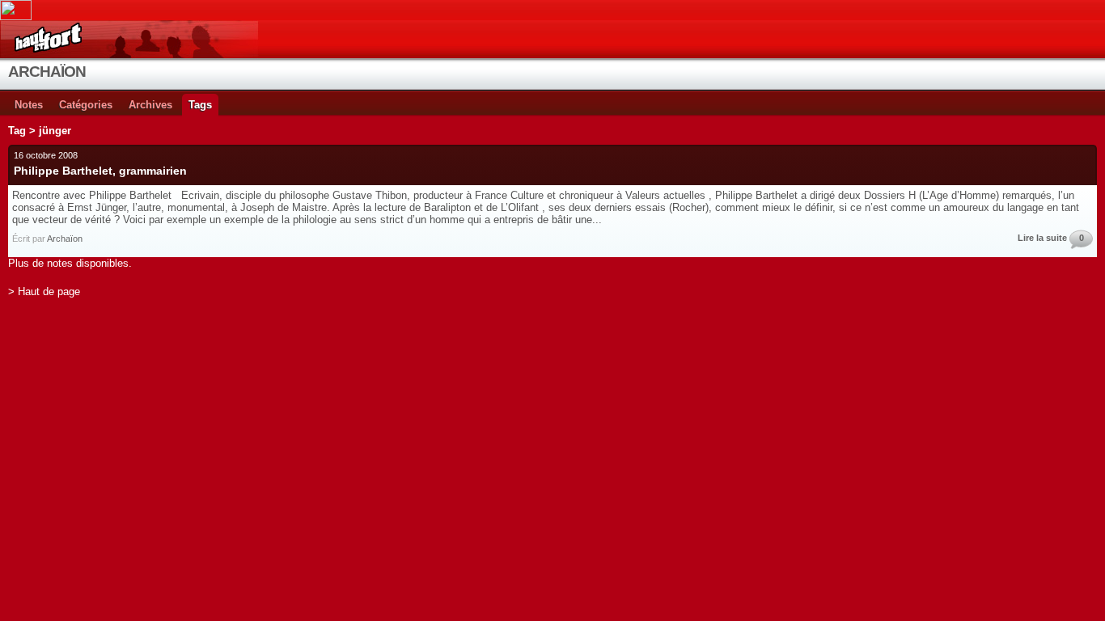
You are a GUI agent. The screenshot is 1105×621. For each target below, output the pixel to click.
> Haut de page (44, 291)
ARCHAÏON (47, 71)
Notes (29, 105)
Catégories (85, 105)
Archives (150, 105)
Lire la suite (1042, 238)
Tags (200, 105)
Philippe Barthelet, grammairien (100, 170)
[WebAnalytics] (552, 10)
